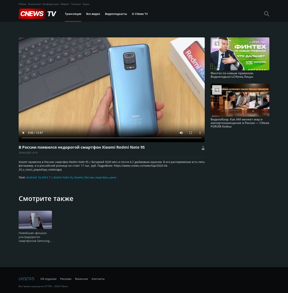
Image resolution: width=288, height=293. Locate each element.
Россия (88, 177)
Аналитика (34, 4)
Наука (85, 4)
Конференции (51, 4)
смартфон (101, 177)
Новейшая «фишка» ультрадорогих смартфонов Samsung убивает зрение (34, 237)
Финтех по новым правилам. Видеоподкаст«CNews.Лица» (232, 74)
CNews (22, 4)
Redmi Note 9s (63, 177)
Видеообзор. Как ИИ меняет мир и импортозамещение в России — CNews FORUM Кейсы (240, 123)
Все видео (93, 14)
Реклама (65, 279)
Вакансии (81, 279)
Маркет (65, 4)
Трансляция (73, 14)
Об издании (48, 279)
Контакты (98, 279)
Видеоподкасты (116, 14)
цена (113, 177)
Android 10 (33, 177)
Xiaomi (78, 177)
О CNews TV (140, 14)
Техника (76, 4)
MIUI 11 (47, 177)
